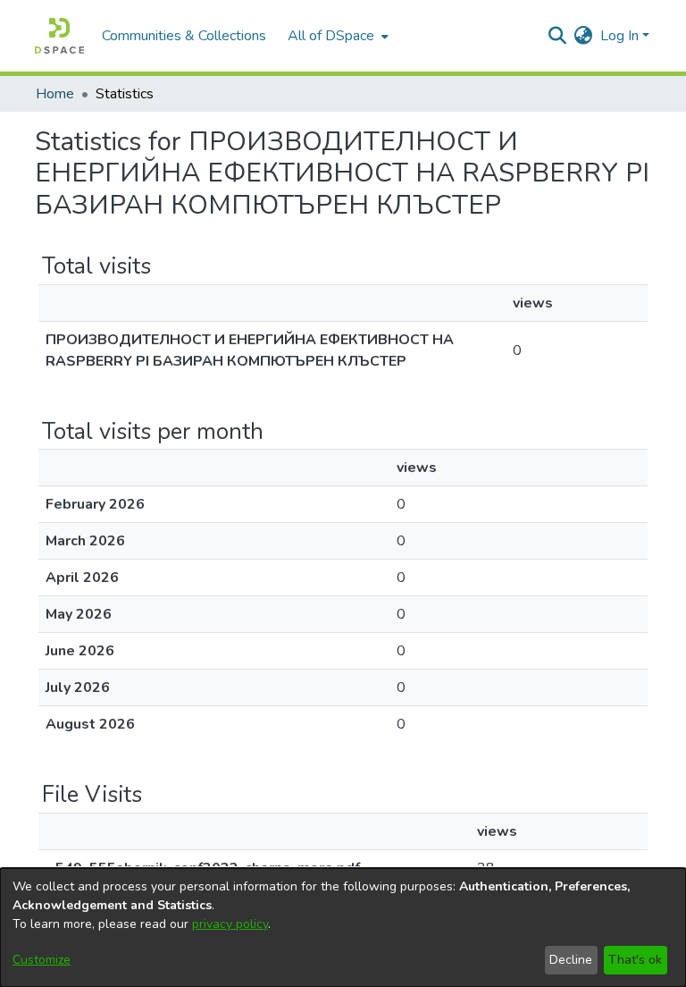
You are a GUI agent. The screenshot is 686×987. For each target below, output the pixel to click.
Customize (42, 959)
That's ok (635, 959)
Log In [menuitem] (619, 36)
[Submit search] (558, 35)
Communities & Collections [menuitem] (184, 36)
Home (55, 94)
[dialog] (343, 927)
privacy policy (230, 923)
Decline (570, 959)
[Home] (59, 36)
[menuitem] (336, 36)
